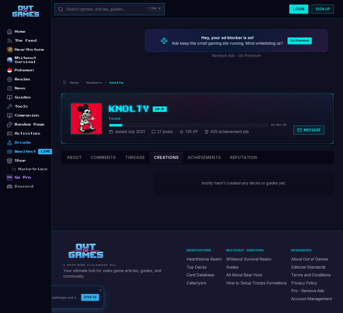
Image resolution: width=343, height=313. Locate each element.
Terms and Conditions (311, 275)
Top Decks (197, 267)
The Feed (26, 40)
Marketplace (33, 169)
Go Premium (299, 40)
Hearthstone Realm (204, 259)
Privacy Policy (304, 283)
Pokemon (24, 70)
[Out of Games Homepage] (85, 251)
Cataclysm (196, 283)
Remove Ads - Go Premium (236, 55)
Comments (103, 157)
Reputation (243, 157)
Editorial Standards (308, 267)
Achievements (204, 157)
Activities (28, 133)
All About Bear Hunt (244, 275)
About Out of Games (309, 259)
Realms (23, 79)
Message (312, 130)
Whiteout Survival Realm (248, 259)
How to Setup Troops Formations (256, 283)
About (74, 157)
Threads (135, 157)
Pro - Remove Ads (307, 290)
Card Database (200, 275)
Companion (27, 115)
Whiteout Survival (25, 59)
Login (298, 9)
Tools (21, 106)
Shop (20, 160)
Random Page (30, 124)
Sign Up (323, 9)
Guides (232, 267)
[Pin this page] (64, 82)
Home (20, 31)
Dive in (90, 297)
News (20, 88)
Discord (24, 186)
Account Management (311, 298)
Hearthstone (29, 49)
